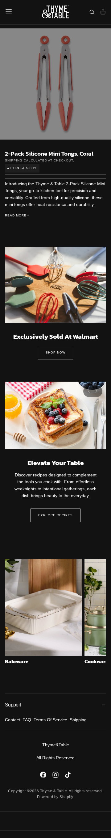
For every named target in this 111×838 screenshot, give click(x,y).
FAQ (27, 719)
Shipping (14, 160)
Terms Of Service (50, 719)
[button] (8, 11)
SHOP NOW (55, 352)
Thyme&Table (55, 744)
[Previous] (89, 391)
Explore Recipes (55, 515)
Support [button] (13, 704)
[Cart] (103, 12)
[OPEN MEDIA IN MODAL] (103, 131)
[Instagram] (55, 774)
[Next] (96, 391)
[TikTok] (68, 774)
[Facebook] (43, 774)
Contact (12, 719)
